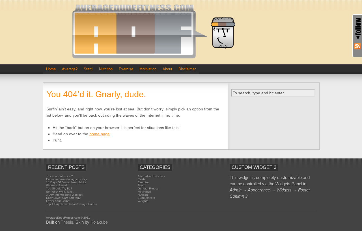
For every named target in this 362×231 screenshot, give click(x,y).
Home (51, 69)
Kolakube (99, 222)
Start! (88, 69)
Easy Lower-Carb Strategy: (63, 197)
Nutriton (143, 194)
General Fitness (148, 188)
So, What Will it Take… (61, 191)
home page (99, 134)
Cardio (142, 179)
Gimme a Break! (56, 185)
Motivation (147, 69)
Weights (143, 200)
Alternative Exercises (151, 176)
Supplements (146, 197)
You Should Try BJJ (59, 188)
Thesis (67, 222)
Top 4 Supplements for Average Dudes (71, 204)
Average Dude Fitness (156, 32)
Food (141, 185)
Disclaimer (187, 69)
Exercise (126, 69)
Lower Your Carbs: (58, 200)
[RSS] (355, 47)
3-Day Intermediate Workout (64, 194)
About (167, 69)
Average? (69, 69)
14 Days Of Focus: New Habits (66, 182)
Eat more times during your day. (66, 179)
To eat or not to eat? (59, 176)
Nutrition (106, 69)
